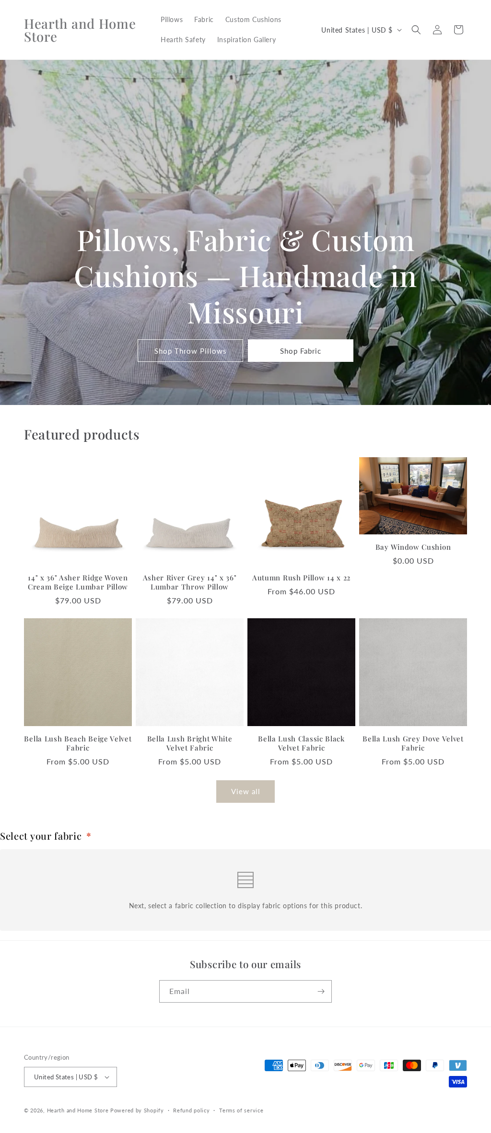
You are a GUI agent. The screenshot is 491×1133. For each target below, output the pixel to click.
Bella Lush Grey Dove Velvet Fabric (413, 743)
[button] (416, 29)
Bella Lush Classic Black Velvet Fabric (301, 743)
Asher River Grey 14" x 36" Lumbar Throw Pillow (190, 582)
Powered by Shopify (137, 1110)
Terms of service (241, 1110)
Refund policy (191, 1110)
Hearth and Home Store (78, 1110)
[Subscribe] (320, 991)
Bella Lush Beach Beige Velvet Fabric (77, 743)
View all (245, 791)
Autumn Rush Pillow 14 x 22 (301, 577)
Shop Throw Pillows (190, 351)
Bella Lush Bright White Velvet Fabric (190, 743)
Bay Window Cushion (413, 547)
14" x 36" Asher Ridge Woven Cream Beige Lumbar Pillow (78, 582)
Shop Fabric (300, 351)
